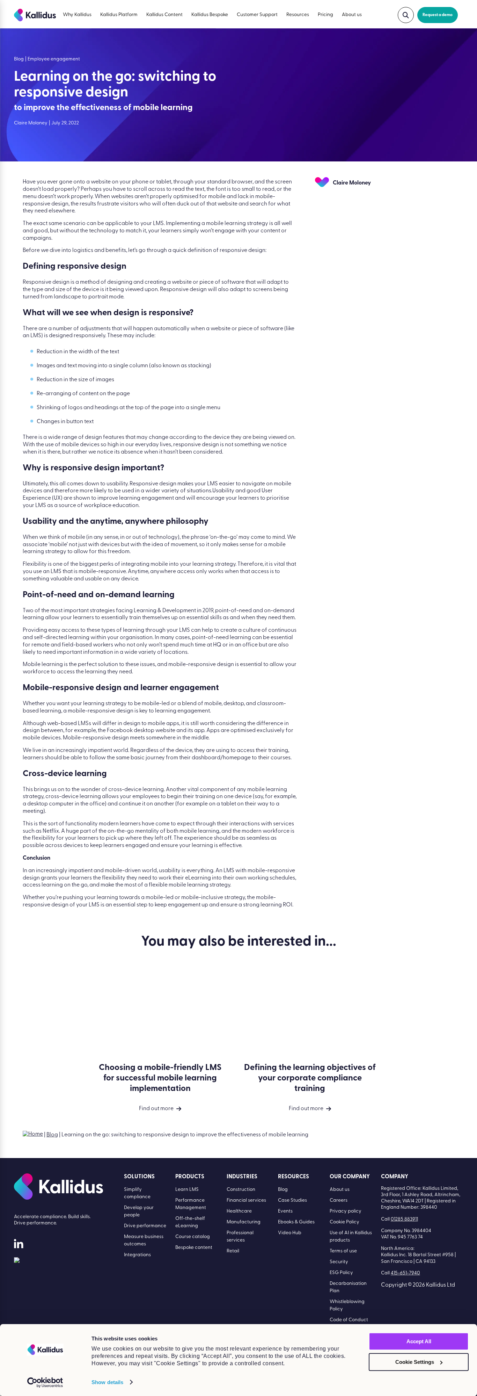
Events (285, 1211)
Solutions (139, 1177)
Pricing (325, 14)
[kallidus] (18, 1245)
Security (339, 1262)
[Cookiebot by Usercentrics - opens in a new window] (45, 1382)
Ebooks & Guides (296, 1222)
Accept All (418, 1341)
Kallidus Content (164, 14)
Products (189, 1177)
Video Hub (289, 1233)
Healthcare (239, 1211)
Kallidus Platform (119, 14)
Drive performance (145, 1226)
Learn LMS (187, 1189)
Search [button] (405, 15)
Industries (242, 1177)
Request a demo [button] (438, 15)
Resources (297, 14)
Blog (52, 1135)
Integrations (137, 1255)
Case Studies (292, 1200)
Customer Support (257, 14)
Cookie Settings (414, 1362)
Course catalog (192, 1236)
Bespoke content (193, 1247)
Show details (107, 1382)
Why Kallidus (77, 14)
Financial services (246, 1200)
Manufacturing (243, 1222)
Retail (233, 1251)
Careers (338, 1200)
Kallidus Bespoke (209, 14)
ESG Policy (341, 1272)
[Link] (17, 1261)
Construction (241, 1189)
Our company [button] (350, 1177)
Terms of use (343, 1251)
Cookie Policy (344, 1222)
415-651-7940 (405, 1273)
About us (352, 14)
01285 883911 (404, 1219)
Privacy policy (345, 1211)
